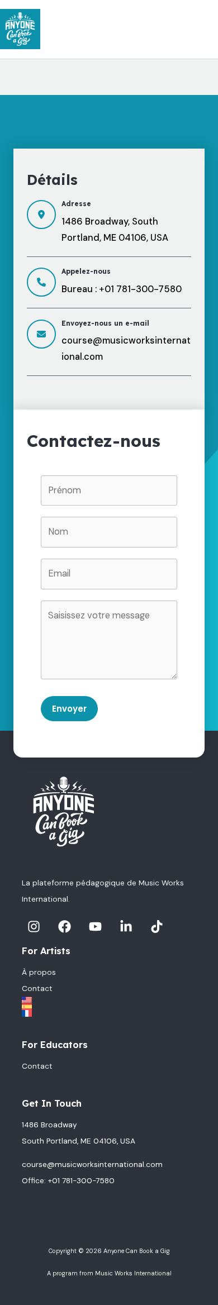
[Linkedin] (126, 927)
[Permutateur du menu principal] (206, 29)
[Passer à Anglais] (109, 1000)
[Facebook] (65, 927)
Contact (37, 988)
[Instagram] (34, 927)
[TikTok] (157, 927)
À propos (39, 972)
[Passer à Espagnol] (109, 1006)
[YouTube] (95, 927)
